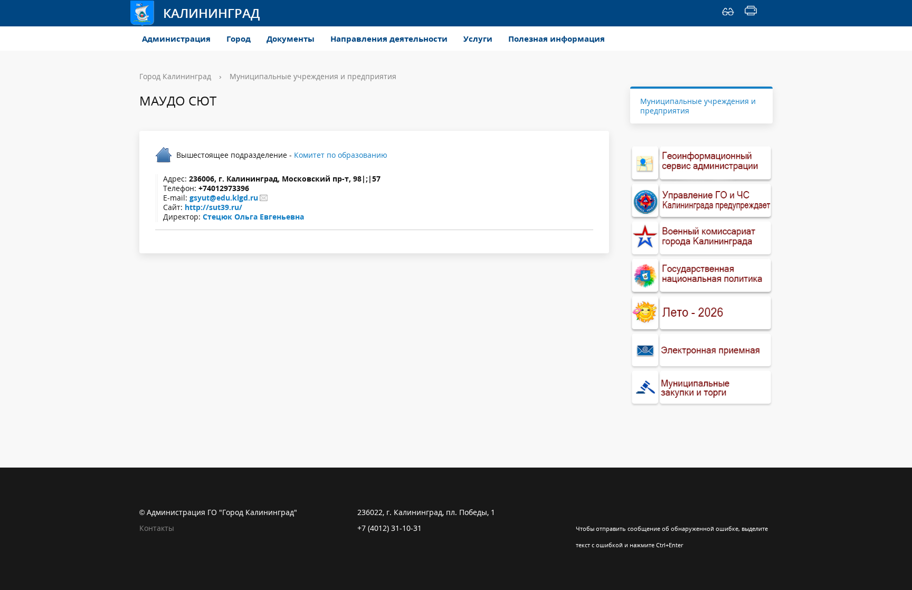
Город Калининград (175, 76)
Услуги (477, 38)
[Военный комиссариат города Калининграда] (701, 238)
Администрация (176, 38)
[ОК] (604, 512)
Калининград (211, 13)
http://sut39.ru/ (213, 207)
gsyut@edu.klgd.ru (223, 198)
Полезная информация (556, 38)
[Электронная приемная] (701, 350)
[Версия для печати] (750, 13)
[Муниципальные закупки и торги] (701, 387)
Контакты (156, 528)
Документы (291, 38)
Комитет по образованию (340, 155)
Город (238, 38)
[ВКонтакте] (584, 512)
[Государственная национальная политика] (701, 275)
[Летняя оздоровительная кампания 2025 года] (701, 313)
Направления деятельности (389, 38)
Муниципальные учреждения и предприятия (313, 76)
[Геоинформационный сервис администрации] (701, 163)
